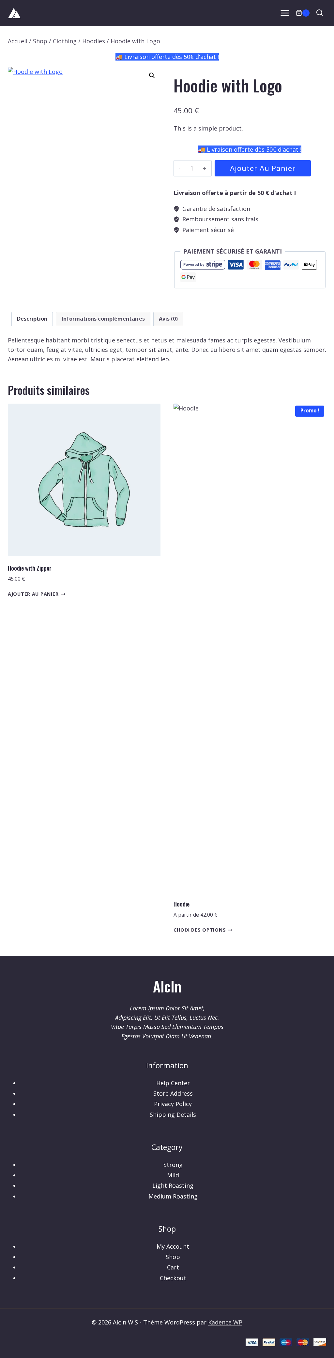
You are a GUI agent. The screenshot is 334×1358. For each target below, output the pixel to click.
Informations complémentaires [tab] (103, 318)
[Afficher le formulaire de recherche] (319, 13)
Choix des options (200, 930)
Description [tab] (32, 318)
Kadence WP (225, 1322)
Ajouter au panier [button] (33, 594)
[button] (152, 75)
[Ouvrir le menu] (285, 13)
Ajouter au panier (263, 168)
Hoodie (182, 904)
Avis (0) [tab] (168, 318)
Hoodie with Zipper (30, 568)
